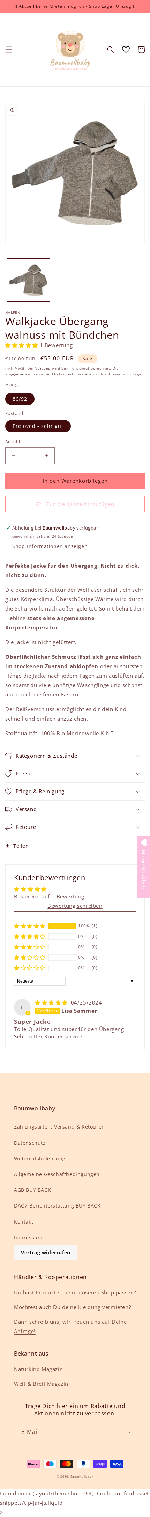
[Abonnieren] (128, 1432)
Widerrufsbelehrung (40, 1158)
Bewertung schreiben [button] (74, 905)
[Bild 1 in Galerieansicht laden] (28, 280)
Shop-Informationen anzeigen (50, 546)
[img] (52, 1002)
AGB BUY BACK (32, 1190)
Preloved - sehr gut (38, 426)
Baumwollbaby (81, 1476)
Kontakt (23, 1221)
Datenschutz (30, 1142)
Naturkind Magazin (38, 1368)
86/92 (20, 398)
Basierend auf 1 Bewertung (49, 896)
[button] (8, 49)
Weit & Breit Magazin (41, 1383)
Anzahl (12, 441)
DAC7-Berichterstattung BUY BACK (57, 1205)
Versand (43, 368)
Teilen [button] (21, 846)
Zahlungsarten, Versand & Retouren (59, 1126)
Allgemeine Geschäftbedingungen (57, 1174)
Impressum (28, 1237)
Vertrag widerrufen (45, 1252)
